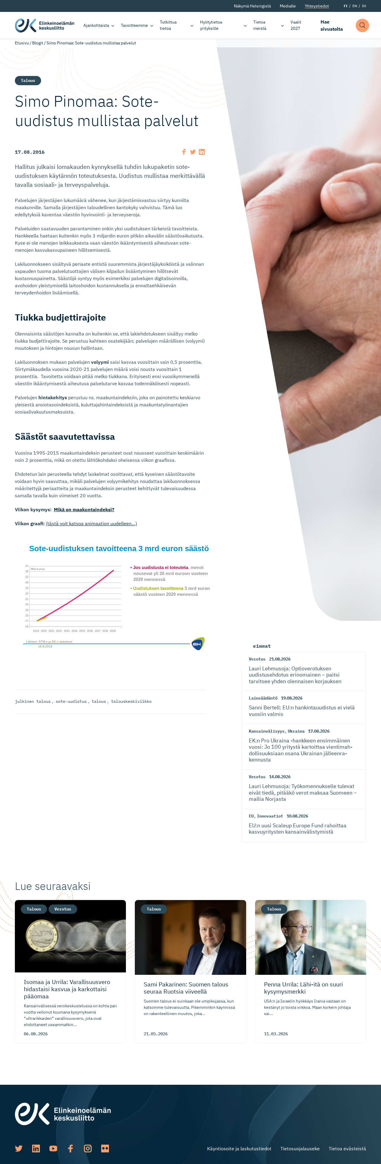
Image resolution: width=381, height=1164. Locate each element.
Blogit (37, 43)
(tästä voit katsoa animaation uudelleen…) (91, 523)
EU (251, 816)
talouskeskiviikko (131, 701)
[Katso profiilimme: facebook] (70, 1148)
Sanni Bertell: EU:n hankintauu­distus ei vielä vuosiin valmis (302, 710)
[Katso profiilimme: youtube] (53, 1148)
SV (364, 6)
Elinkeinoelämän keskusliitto (44, 25)
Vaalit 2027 (296, 25)
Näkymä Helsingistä (252, 6)
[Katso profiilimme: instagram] (88, 1148)
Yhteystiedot (317, 6)
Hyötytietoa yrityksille (211, 25)
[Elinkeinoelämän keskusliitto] (63, 1113)
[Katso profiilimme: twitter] (19, 1148)
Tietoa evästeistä (347, 1148)
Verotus (257, 659)
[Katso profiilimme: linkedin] (36, 1148)
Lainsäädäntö (263, 698)
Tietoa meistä (259, 25)
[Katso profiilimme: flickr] (105, 1148)
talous (99, 701)
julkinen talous (33, 701)
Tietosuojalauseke (300, 1148)
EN (354, 6)
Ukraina (296, 731)
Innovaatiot (270, 816)
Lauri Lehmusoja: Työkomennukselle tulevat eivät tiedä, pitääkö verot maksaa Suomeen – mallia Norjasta (303, 792)
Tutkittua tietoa (168, 25)
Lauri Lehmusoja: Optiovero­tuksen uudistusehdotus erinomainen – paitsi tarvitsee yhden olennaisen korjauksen (295, 675)
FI (345, 6)
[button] (362, 25)
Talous (28, 80)
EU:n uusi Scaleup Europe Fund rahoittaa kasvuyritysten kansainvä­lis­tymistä (297, 828)
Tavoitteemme (134, 25)
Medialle (288, 6)
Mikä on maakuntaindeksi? (84, 509)
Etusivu (22, 43)
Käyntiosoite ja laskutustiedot (239, 1148)
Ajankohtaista (96, 25)
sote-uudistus (71, 701)
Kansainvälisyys (267, 731)
